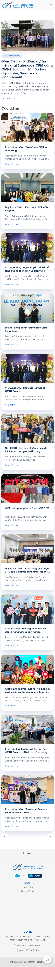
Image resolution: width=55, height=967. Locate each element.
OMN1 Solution (37, 962)
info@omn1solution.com (29, 945)
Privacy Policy (28, 891)
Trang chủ (28, 887)
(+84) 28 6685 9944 (29, 950)
